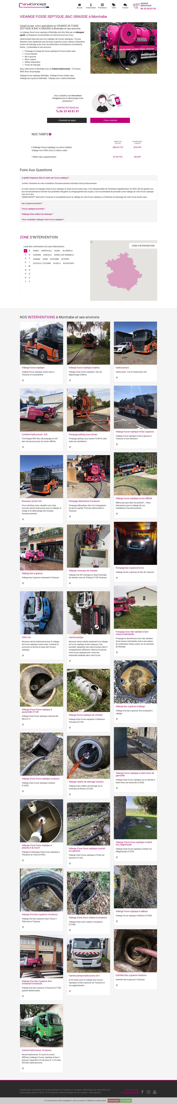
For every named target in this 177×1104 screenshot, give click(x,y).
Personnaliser (113, 1101)
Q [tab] (29, 274)
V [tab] (29, 281)
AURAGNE (37, 255)
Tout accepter (126, 1101)
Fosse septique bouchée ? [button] (33, 209)
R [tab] (25, 278)
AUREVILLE (47, 255)
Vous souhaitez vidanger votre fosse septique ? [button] (43, 219)
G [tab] (25, 262)
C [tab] (25, 254)
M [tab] (29, 266)
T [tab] (25, 281)
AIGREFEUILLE (46, 251)
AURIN (45, 259)
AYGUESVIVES (68, 263)
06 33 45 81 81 (69, 111)
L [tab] (25, 266)
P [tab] (25, 274)
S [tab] (29, 278)
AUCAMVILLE (68, 251)
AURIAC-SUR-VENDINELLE (64, 255)
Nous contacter (110, 120)
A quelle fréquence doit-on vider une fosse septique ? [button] (45, 178)
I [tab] (29, 262)
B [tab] (29, 251)
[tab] (88, 178)
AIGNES (36, 251)
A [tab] (25, 251)
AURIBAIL (36, 259)
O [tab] (29, 270)
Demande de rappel (67, 120)
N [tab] (25, 270)
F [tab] (29, 258)
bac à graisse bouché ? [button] (32, 203)
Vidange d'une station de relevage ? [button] (37, 214)
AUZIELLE (57, 263)
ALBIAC (57, 251)
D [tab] (29, 254)
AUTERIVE (65, 259)
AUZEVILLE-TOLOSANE (42, 263)
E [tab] (25, 258)
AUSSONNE (54, 259)
